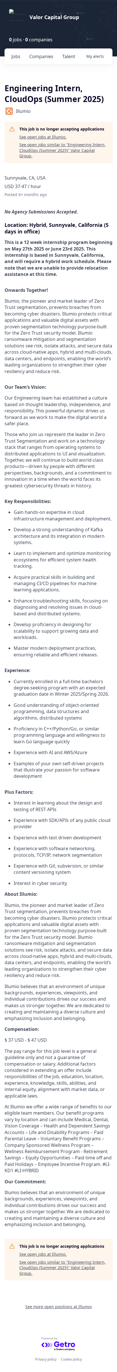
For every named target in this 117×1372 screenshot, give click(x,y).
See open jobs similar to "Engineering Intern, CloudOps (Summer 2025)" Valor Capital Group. (62, 150)
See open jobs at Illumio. (42, 137)
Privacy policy (46, 1359)
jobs (15, 56)
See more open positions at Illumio (58, 1306)
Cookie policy (71, 1359)
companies (41, 56)
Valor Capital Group (54, 17)
